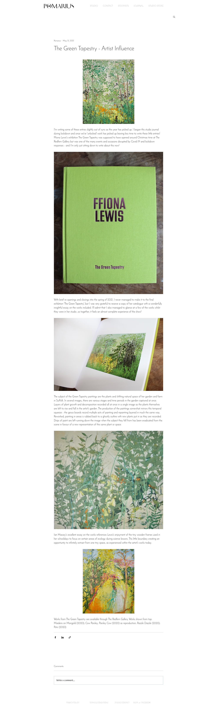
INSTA (135, 703)
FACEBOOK (146, 703)
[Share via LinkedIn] (62, 637)
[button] (174, 17)
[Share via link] (69, 637)
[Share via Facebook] (55, 637)
